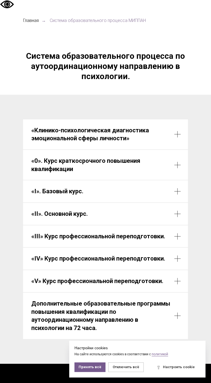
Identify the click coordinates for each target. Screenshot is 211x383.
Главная (31, 20)
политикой (160, 354)
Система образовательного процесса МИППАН (98, 20)
